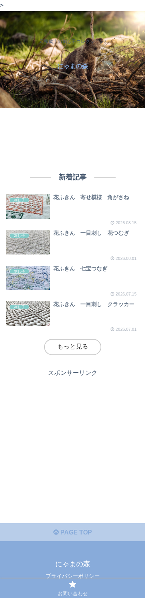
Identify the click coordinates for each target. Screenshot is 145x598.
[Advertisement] (72, 137)
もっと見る (72, 346)
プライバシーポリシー (73, 576)
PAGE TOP (75, 532)
